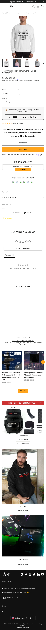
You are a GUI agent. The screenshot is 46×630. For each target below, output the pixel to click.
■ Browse (5, 612)
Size (19, 89)
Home (4, 13)
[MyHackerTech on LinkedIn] (38, 574)
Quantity (4, 98)
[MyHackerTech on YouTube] (42, 574)
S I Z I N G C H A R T (8, 204)
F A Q (3, 208)
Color (3, 89)
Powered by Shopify (23, 627)
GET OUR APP (6, 582)
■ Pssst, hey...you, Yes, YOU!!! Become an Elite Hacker (19, 588)
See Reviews (18, 124)
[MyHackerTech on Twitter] (26, 574)
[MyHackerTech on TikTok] (34, 574)
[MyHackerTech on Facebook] (22, 574)
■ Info (4, 606)
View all (23, 391)
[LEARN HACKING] (23, 535)
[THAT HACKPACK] (23, 419)
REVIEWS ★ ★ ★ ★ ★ (9, 198)
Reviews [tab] (8, 255)
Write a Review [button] (24, 248)
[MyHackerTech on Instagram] (30, 574)
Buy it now (23, 149)
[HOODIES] (23, 476)
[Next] (43, 362)
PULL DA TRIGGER (23, 443)
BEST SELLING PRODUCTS (23, 340)
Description (5, 192)
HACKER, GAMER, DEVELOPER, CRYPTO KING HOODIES (24, 343)
